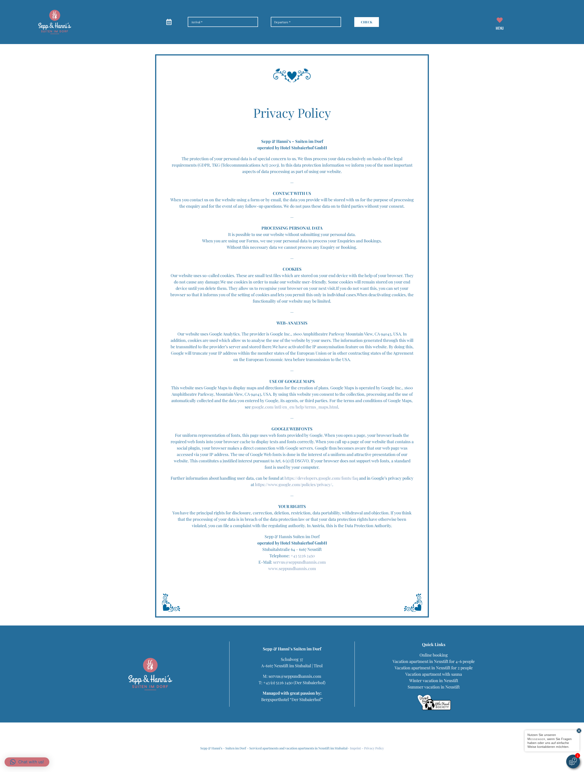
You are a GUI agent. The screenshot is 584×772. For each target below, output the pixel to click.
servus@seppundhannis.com (299, 562)
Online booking (434, 655)
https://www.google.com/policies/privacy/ (293, 484)
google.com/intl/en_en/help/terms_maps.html (295, 407)
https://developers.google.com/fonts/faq (321, 478)
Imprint (355, 748)
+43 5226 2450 (303, 555)
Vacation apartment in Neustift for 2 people (434, 667)
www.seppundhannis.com (292, 568)
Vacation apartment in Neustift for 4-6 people (434, 661)
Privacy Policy (374, 748)
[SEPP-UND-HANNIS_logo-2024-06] (55, 11)
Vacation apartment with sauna (433, 674)
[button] (27, 762)
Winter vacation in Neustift (433, 680)
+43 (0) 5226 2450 (278, 682)
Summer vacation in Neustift (434, 687)
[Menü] (499, 22)
